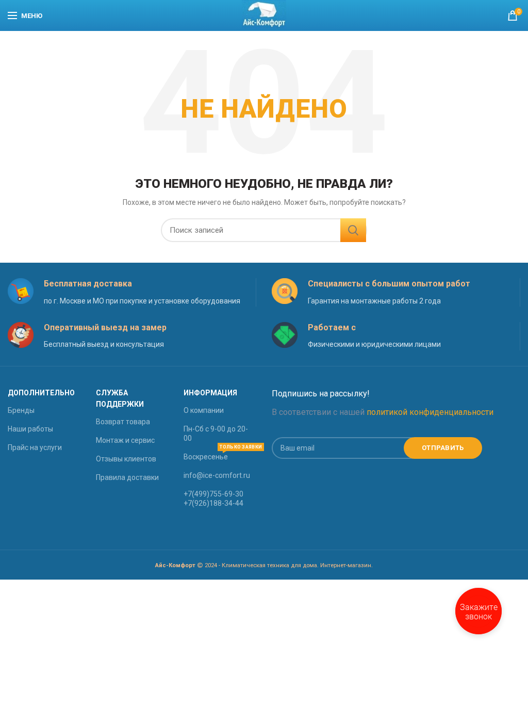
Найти (353, 230)
